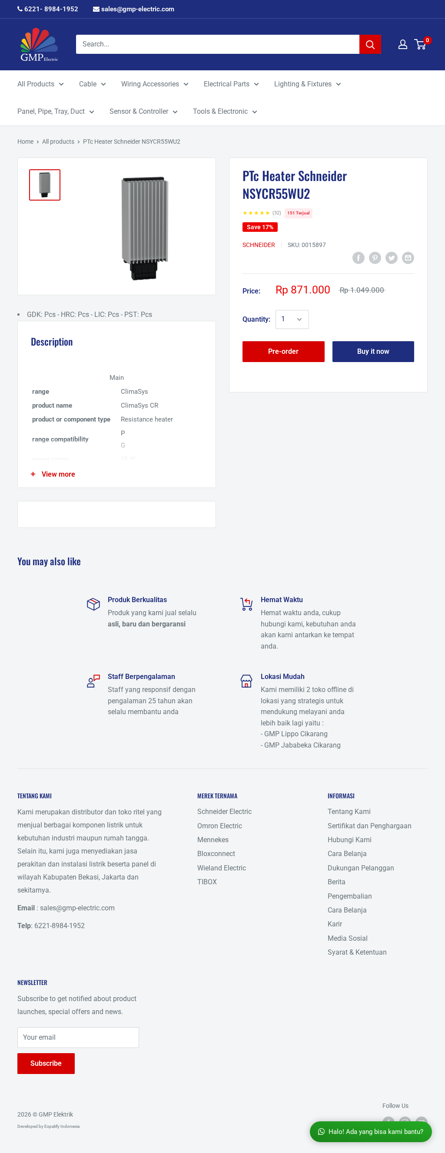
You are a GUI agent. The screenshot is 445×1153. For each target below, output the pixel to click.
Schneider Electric (224, 811)
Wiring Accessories (150, 84)
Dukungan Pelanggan (361, 868)
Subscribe (46, 1063)
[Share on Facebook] (358, 257)
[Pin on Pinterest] (375, 257)
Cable (87, 84)
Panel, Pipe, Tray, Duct (51, 111)
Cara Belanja (347, 854)
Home (25, 141)
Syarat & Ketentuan (357, 952)
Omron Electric (219, 826)
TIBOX (207, 882)
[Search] (370, 44)
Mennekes (213, 840)
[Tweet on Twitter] (391, 257)
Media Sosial (348, 938)
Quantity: (256, 319)
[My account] (403, 44)
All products (58, 141)
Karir (335, 924)
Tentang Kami (349, 811)
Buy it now (373, 351)
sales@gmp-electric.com (137, 9)
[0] (420, 44)
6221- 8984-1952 (50, 9)
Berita (336, 882)
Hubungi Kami (350, 840)
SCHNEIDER (258, 244)
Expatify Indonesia (62, 1126)
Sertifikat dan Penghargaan (370, 826)
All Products (35, 84)
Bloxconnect (216, 854)
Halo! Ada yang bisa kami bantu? (376, 1132)
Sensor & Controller (139, 111)
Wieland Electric (221, 868)
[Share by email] (408, 257)
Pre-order (283, 351)
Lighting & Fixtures (303, 84)
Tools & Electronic (220, 111)
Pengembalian (350, 896)
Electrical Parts (226, 84)
